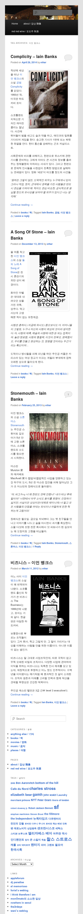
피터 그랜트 (47, 845)
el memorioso (19, 886)
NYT (34, 800)
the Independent (21, 818)
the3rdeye (16, 906)
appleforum (17, 878)
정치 (27, 839)
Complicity (16, 86)
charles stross (42, 788)
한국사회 (16, 849)
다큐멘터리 (54, 818)
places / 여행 (18, 750)
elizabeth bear (21, 794)
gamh (38, 794)
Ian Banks (47, 702)
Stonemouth (17, 425)
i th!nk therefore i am (23, 894)
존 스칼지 (35, 839)
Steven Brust (36, 814)
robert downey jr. (19, 808)
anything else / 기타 (22, 734)
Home (15, 23)
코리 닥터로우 (23, 844)
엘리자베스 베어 (40, 833)
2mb (13, 782)
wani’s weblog (19, 910)
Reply (37, 546)
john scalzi (50, 795)
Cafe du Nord (20, 789)
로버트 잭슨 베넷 (54, 823)
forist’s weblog (19, 890)
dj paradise (17, 882)
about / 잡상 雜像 (32, 23)
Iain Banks (48, 212)
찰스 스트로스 (59, 839)
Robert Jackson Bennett (40, 808)
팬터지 (35, 844)
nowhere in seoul (21, 902)
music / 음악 (18, 746)
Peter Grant (44, 800)
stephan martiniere (20, 814)
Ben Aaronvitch (25, 783)
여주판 (57, 833)
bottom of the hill (46, 783)
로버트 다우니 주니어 (35, 823)
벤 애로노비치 (18, 828)
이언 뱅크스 (61, 373)
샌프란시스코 (46, 828)
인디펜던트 (17, 839)
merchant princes (20, 800)
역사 (64, 833)
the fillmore (51, 814)
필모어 (59, 845)
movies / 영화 (19, 742)
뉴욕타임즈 (40, 818)
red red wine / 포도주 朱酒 (25, 31)
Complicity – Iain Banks (34, 56)
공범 (18, 82)
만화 (65, 823)
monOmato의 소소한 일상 (26, 898)
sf (56, 807)
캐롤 (13, 845)
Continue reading (22, 204)
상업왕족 (31, 828)
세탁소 (59, 828)
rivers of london (60, 800)
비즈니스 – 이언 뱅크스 (32, 562)
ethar (43, 62)
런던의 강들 (17, 823)
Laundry (62, 795)
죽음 (44, 839)
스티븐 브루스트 (19, 833)
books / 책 (26, 212)
